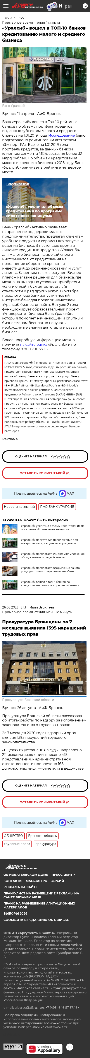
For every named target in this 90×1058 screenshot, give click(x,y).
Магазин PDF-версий (45, 881)
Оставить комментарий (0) (45, 473)
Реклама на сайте (20, 887)
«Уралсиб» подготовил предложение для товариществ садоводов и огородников (49, 541)
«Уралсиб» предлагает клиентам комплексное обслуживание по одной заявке (53, 555)
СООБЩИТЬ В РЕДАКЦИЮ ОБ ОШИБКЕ (36, 920)
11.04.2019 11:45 (13, 18)
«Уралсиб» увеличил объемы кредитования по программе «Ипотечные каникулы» (53, 527)
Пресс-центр (63, 875)
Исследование (61, 135)
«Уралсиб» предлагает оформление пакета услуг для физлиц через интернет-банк (50, 569)
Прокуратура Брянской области (28, 700)
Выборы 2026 (15, 913)
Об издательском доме (25, 875)
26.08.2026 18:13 (14, 607)
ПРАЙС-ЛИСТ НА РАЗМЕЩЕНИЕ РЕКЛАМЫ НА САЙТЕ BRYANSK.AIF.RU (41, 895)
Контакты (12, 881)
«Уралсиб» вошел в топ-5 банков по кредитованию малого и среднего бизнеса (50, 583)
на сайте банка (33, 344)
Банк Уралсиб (13, 106)
